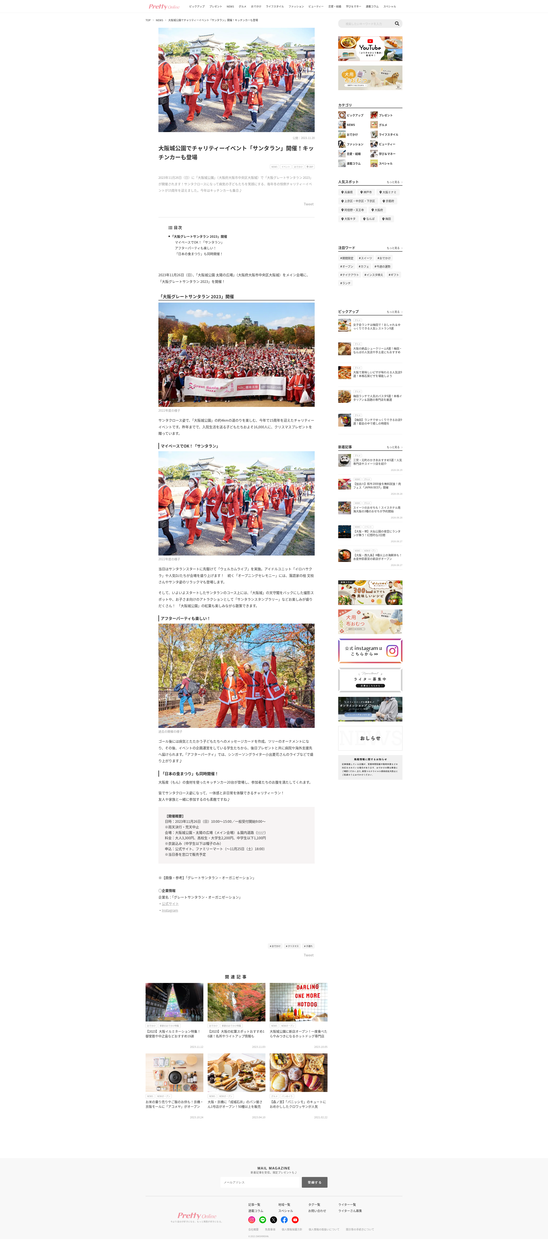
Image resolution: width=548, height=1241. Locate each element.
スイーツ (366, 258)
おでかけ (256, 6)
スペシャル (389, 6)
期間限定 (347, 258)
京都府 (390, 201)
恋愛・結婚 (334, 6)
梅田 (388, 219)
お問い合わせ (317, 1210)
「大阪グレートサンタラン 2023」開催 (199, 236)
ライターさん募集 (350, 1210)
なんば (370, 219)
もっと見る (393, 182)
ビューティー (316, 6)
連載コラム (372, 6)
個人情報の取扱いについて (324, 1229)
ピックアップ (197, 6)
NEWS (230, 6)
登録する (315, 1182)
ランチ (346, 283)
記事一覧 (254, 1204)
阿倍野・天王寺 (354, 210)
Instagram (170, 910)
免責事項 (270, 1229)
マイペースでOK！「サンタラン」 (199, 242)
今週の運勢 (383, 266)
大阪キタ (350, 219)
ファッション (296, 6)
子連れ (309, 946)
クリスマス (293, 946)
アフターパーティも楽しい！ (195, 248)
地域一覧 (284, 1204)
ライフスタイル (275, 6)
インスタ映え (374, 275)
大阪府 (379, 210)
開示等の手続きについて (360, 1229)
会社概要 (253, 1229)
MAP (260, 832)
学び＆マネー (353, 6)
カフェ (365, 266)
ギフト (395, 275)
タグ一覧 (314, 1204)
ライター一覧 (347, 1204)
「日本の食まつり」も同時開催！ (199, 253)
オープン (347, 266)
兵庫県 (348, 192)
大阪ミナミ (389, 192)
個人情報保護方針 (292, 1229)
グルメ (242, 6)
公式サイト (170, 903)
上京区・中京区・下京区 (359, 201)
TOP (148, 20)
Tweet (309, 204)
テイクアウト (350, 275)
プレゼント (215, 6)
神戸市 (367, 192)
